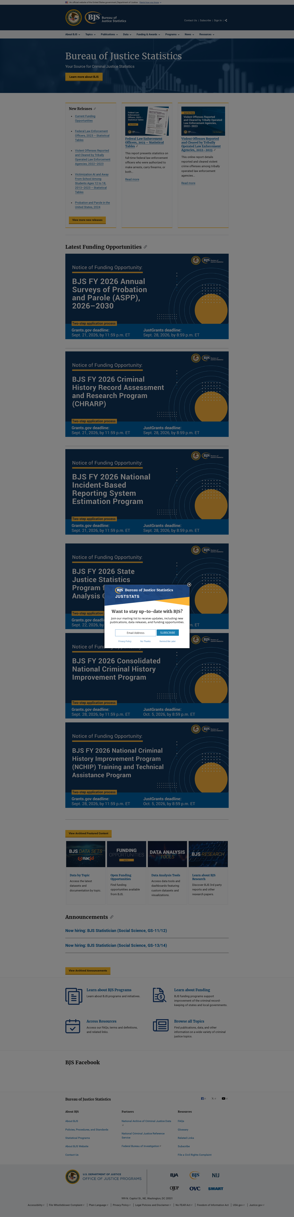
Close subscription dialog (189, 585)
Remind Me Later (168, 641)
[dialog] (147, 616)
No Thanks (145, 641)
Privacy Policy (124, 641)
